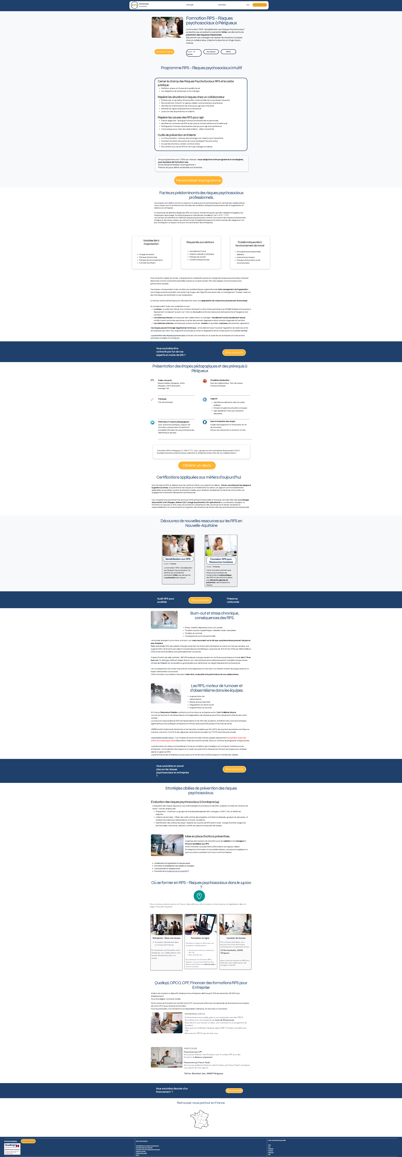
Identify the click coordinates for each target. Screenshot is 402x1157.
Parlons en (163, 167)
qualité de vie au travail (175, 871)
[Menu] (248, 4)
